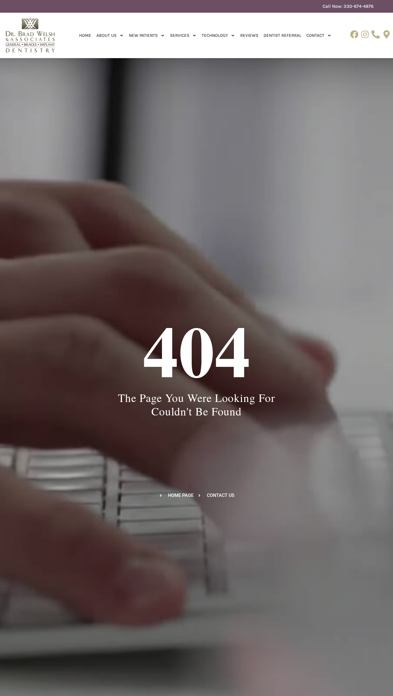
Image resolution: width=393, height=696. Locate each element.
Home (85, 35)
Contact (315, 35)
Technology (215, 35)
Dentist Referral (282, 35)
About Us (106, 35)
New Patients (143, 35)
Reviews (249, 35)
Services (179, 35)
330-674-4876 (358, 6)
